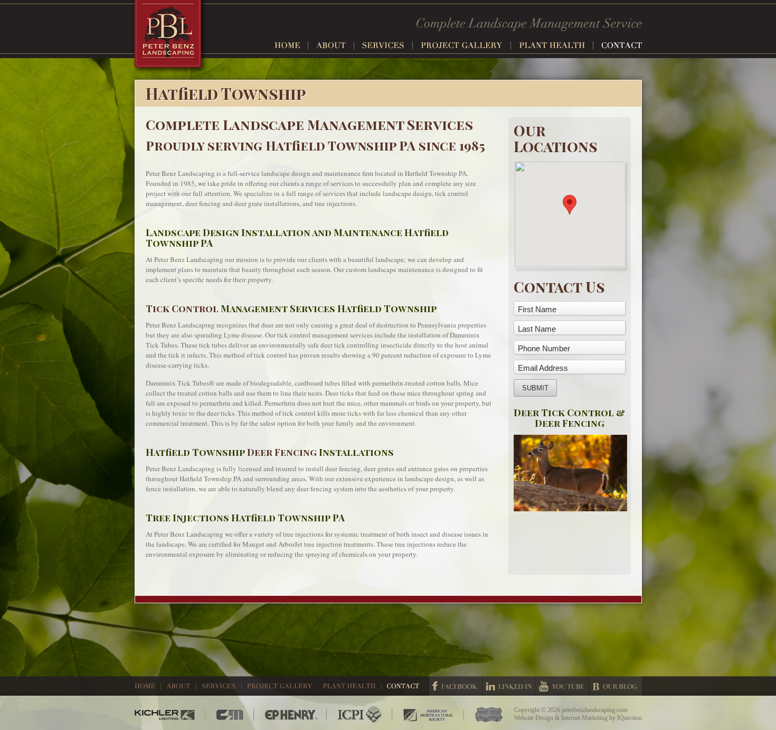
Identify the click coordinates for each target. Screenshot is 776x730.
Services (387, 45)
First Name (537, 309)
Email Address (543, 368)
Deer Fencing (282, 452)
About (335, 45)
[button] (569, 204)
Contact (621, 45)
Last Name (537, 329)
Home (291, 45)
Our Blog (615, 686)
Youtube (562, 686)
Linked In (508, 686)
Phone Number (544, 348)
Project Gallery (466, 45)
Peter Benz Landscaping (169, 37)
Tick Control (182, 308)
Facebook (455, 686)
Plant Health (556, 45)
